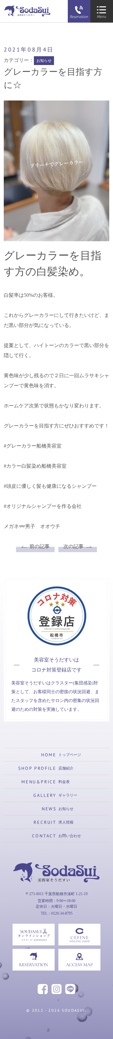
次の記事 (73, 546)
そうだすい (56, 893)
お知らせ (43, 60)
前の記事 (40, 546)
